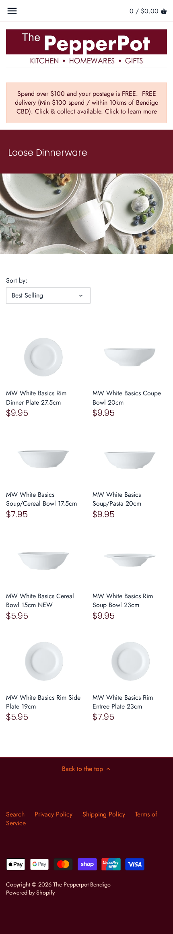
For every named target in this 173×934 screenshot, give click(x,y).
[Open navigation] (12, 11)
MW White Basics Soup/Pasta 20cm (117, 499)
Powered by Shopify (30, 893)
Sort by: (16, 280)
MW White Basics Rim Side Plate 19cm (43, 702)
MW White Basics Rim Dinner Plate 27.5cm (36, 397)
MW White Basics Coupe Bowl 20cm (127, 397)
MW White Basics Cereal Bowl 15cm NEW (40, 600)
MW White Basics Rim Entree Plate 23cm (123, 702)
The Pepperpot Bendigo (82, 884)
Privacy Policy (53, 814)
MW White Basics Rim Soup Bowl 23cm (123, 600)
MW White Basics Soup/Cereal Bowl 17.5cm (41, 499)
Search (15, 814)
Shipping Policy (103, 814)
